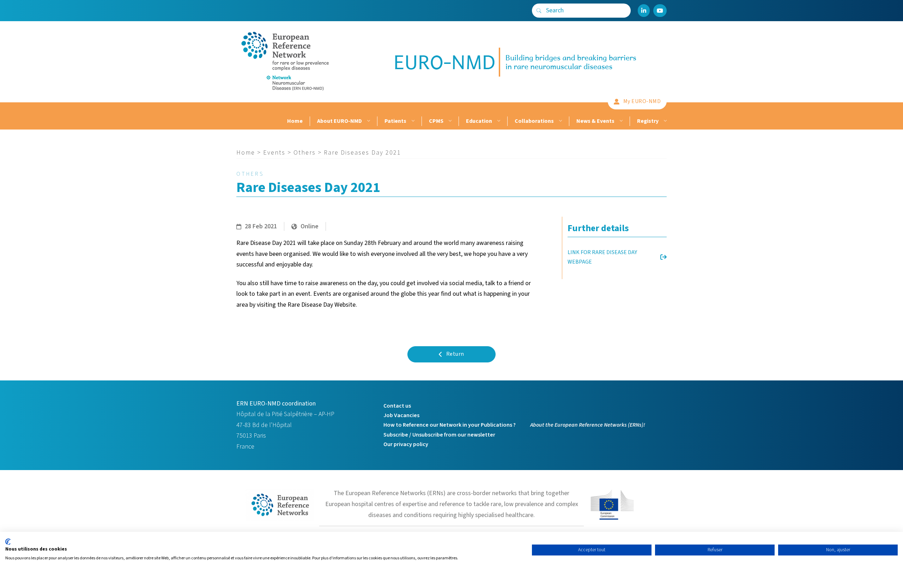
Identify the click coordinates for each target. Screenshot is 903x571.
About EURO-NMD (339, 121)
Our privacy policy (405, 444)
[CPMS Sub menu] (449, 121)
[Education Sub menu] (498, 121)
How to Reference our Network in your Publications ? (449, 425)
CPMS (436, 121)
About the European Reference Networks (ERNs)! (587, 425)
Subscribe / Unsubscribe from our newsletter (439, 435)
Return (455, 354)
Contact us (397, 406)
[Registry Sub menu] (664, 121)
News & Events (595, 121)
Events (274, 152)
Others (304, 152)
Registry (648, 121)
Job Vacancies (401, 415)
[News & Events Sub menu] (620, 121)
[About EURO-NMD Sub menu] (367, 121)
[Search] (539, 11)
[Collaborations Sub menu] (559, 121)
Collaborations (534, 121)
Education (479, 121)
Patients (395, 121)
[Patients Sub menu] (412, 121)
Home (295, 121)
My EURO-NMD (642, 101)
